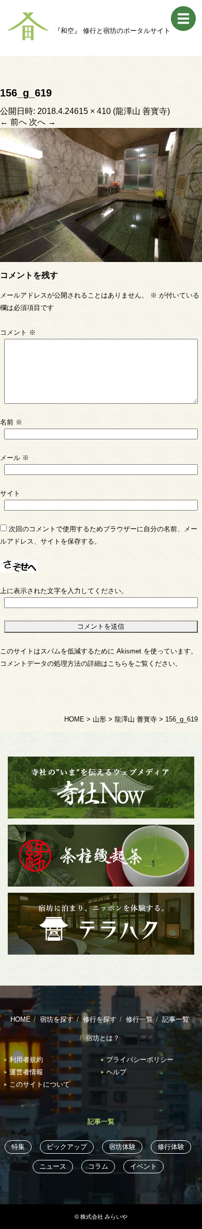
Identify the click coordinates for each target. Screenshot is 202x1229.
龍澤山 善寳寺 (141, 111)
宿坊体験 (122, 1147)
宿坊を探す (57, 1019)
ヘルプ (116, 1072)
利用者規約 (26, 1059)
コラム (98, 1166)
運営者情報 (26, 1072)
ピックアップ (67, 1147)
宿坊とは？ (103, 1038)
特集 (18, 1147)
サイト (10, 493)
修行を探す (100, 1019)
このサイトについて (39, 1084)
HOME (20, 1019)
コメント (18, 332)
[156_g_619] (101, 194)
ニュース (52, 1166)
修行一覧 (139, 1019)
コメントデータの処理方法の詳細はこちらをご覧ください (87, 663)
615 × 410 (92, 111)
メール (14, 458)
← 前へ (13, 122)
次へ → (42, 122)
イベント (143, 1166)
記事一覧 (175, 1019)
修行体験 (170, 1147)
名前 (11, 422)
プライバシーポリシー (140, 1059)
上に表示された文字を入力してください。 (64, 591)
